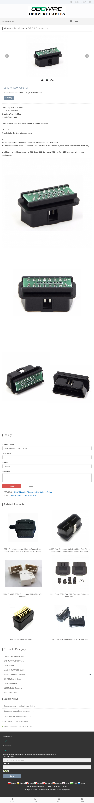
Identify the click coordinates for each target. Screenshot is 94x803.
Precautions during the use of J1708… (18, 726)
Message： (7, 471)
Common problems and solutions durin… (19, 706)
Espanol (22, 783)
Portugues (49, 783)
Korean (67, 783)
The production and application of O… (18, 716)
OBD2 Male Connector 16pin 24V (23, 496)
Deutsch (14, 783)
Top (82, 801)
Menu (59, 801)
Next (87, 56)
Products (19, 28)
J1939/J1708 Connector (13, 688)
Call (35, 801)
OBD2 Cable (9, 665)
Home (7, 28)
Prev (7, 56)
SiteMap (64, 786)
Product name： (9, 444)
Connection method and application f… (19, 711)
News (49, 786)
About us (35, 786)
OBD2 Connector (38, 28)
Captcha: (6, 763)
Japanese (58, 783)
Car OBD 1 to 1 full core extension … (18, 721)
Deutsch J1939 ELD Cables (14, 670)
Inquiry (9, 98)
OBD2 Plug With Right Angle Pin (22, 639)
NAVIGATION (8, 21)
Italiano (39, 783)
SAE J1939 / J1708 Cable (14, 661)
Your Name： (7, 453)
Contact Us (56, 786)
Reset (31, 486)
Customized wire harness (14, 656)
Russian (83, 783)
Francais (31, 783)
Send (12, 486)
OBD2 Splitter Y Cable (12, 679)
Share (11, 801)
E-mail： (5, 462)
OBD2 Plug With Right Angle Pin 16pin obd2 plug (33, 492)
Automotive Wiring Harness (14, 674)
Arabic (75, 783)
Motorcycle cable (10, 692)
